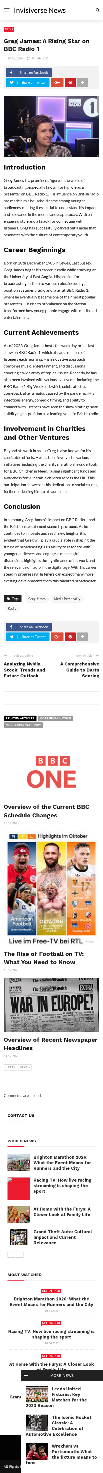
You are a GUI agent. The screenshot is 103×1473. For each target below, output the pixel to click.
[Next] (20, 1255)
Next (24, 1067)
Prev (12, 1067)
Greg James (37, 599)
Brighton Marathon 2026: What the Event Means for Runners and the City (62, 1163)
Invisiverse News (40, 10)
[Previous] (11, 1255)
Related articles (20, 718)
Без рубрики (51, 1290)
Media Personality (67, 599)
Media (9, 29)
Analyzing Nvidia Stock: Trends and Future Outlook (24, 669)
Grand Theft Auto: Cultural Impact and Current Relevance (63, 1237)
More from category (23, 725)
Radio (12, 608)
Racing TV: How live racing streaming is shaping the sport (63, 1186)
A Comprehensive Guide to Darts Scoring (79, 669)
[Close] (26, 1375)
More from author (55, 718)
